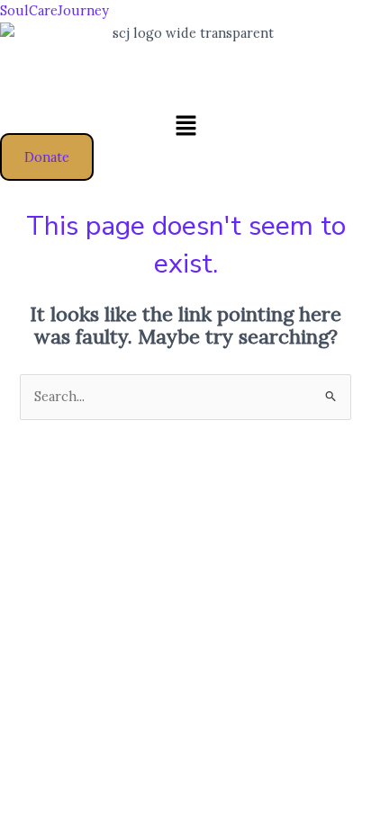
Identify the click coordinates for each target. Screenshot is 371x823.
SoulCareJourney (54, 10)
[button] (185, 126)
